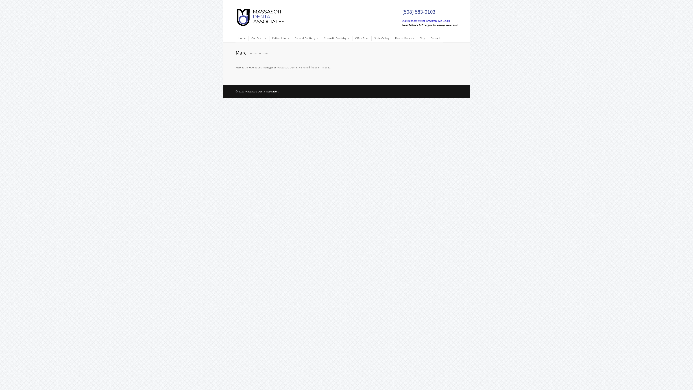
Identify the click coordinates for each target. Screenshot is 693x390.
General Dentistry (305, 38)
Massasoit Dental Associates (262, 91)
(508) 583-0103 (418, 11)
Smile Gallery (381, 38)
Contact (435, 38)
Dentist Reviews (404, 38)
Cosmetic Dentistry (335, 38)
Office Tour (362, 38)
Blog (422, 38)
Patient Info (279, 38)
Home (242, 38)
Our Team (257, 38)
